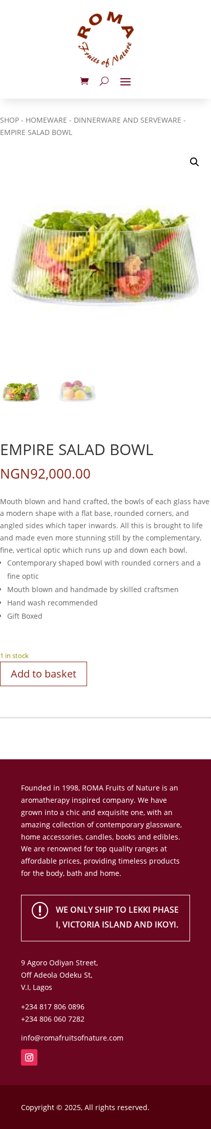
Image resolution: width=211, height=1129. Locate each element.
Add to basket (43, 674)
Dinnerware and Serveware (127, 120)
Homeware (46, 120)
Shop (9, 120)
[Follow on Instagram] (29, 1057)
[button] (194, 162)
